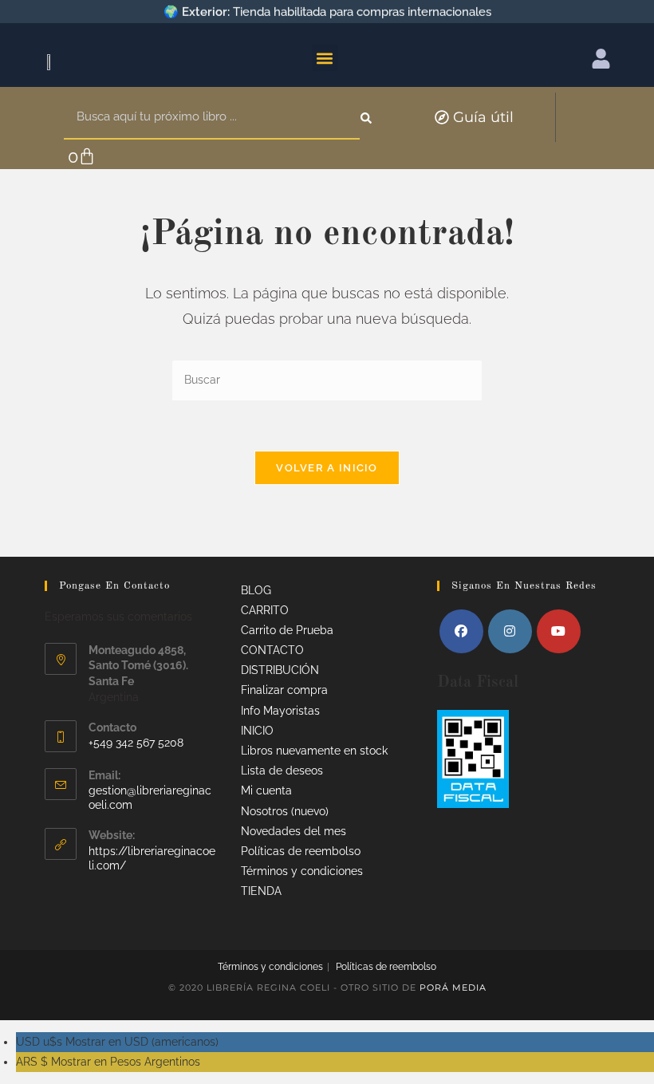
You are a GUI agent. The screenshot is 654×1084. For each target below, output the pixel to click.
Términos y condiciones (302, 871)
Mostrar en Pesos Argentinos (108, 1061)
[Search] (367, 117)
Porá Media (453, 987)
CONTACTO (272, 650)
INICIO (257, 730)
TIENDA (261, 891)
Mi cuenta (266, 790)
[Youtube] (559, 631)
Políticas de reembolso (300, 851)
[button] (325, 58)
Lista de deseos (282, 770)
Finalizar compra (284, 690)
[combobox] (212, 117)
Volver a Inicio (327, 468)
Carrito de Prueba (287, 630)
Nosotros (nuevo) (285, 811)
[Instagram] (510, 631)
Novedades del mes (293, 831)
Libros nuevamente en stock (314, 750)
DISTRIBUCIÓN (280, 670)
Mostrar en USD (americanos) (117, 1041)
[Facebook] (461, 631)
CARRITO (265, 610)
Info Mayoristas (280, 710)
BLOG (256, 590)
